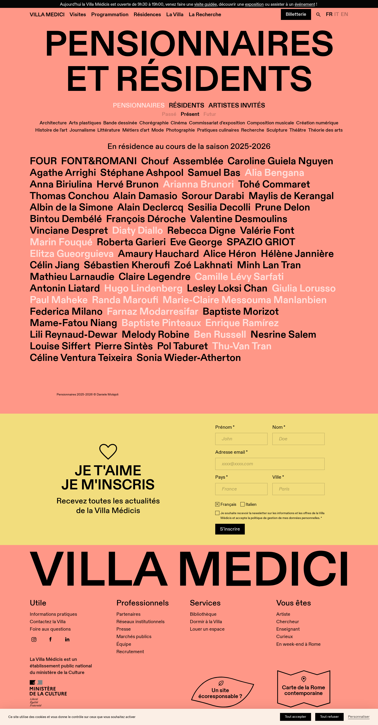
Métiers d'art (135, 130)
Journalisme (82, 130)
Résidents (186, 105)
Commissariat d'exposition (217, 123)
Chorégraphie (154, 123)
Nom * (278, 427)
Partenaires (128, 614)
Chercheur (287, 622)
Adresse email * (231, 452)
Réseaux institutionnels (140, 622)
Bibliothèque (203, 614)
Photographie (180, 130)
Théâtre (297, 130)
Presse (123, 629)
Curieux (284, 636)
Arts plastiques (85, 123)
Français (228, 504)
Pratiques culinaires (218, 130)
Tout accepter (295, 716)
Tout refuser (329, 716)
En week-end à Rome (298, 644)
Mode (157, 130)
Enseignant (288, 629)
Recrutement (130, 652)
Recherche (252, 130)
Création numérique (317, 123)
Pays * (221, 477)
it (336, 14)
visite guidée (205, 4)
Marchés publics (133, 636)
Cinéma (179, 123)
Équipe (123, 644)
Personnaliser (359, 716)
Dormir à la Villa (206, 622)
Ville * (278, 477)
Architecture (53, 123)
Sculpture (276, 130)
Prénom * (224, 427)
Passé (169, 114)
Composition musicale (270, 123)
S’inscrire (230, 529)
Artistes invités (236, 105)
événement (305, 4)
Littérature (108, 130)
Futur (209, 114)
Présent (190, 114)
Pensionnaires (139, 105)
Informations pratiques (53, 614)
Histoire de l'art (51, 130)
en (344, 14)
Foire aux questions (50, 629)
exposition (254, 4)
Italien (251, 504)
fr (329, 14)
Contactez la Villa (48, 622)
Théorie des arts (325, 130)
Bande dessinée (120, 123)
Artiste (283, 614)
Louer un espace (207, 629)
